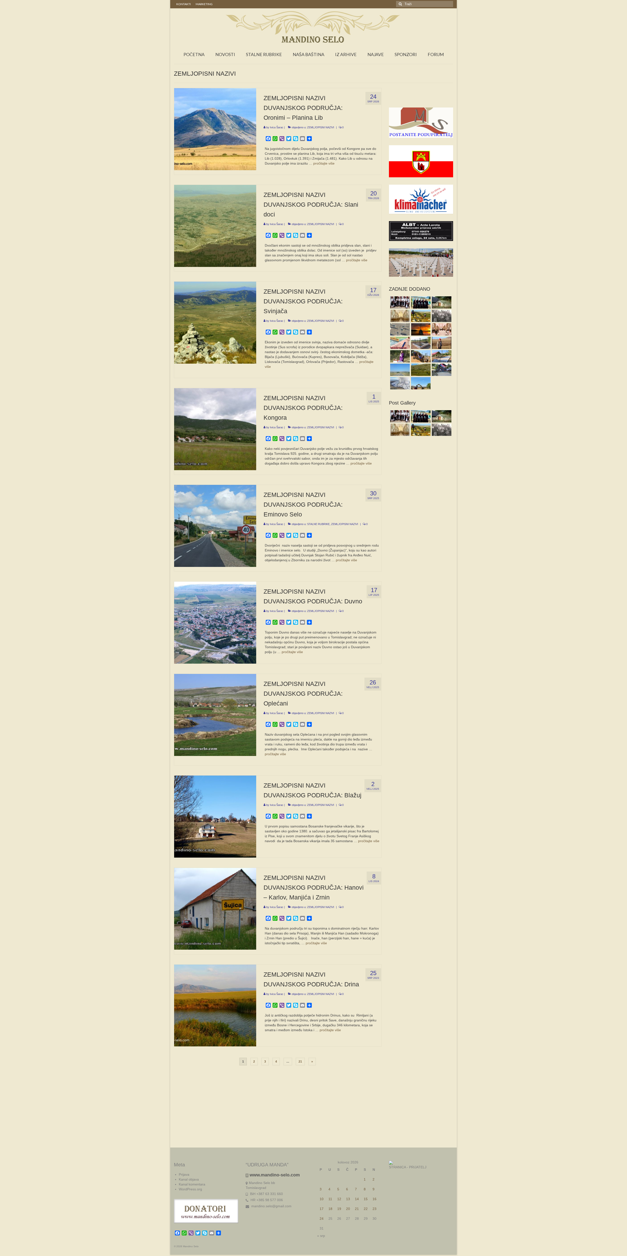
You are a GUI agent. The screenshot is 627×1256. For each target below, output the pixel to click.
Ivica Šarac (276, 127)
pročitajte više (324, 163)
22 (366, 1209)
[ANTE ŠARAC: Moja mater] (399, 329)
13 (348, 1199)
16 (374, 1199)
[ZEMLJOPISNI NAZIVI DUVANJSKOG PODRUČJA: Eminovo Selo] (215, 525)
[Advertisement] (421, 97)
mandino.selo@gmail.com (270, 1206)
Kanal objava (189, 1179)
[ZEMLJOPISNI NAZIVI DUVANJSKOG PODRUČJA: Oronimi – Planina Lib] (215, 129)
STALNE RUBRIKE (318, 524)
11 (330, 1199)
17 (322, 1209)
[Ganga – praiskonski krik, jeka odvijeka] (399, 302)
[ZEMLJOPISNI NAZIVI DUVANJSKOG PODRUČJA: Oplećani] (215, 715)
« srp (321, 1236)
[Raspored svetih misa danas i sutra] (441, 329)
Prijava (184, 1174)
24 (322, 1218)
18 (330, 1209)
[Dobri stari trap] (441, 302)
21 (300, 1061)
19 (339, 1209)
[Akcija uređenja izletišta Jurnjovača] (420, 356)
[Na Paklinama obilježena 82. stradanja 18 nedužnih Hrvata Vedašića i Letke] (399, 356)
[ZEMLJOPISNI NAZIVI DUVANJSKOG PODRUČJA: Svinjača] (215, 322)
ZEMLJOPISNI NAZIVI (320, 127)
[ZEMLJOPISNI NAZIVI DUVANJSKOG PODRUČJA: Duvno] (215, 622)
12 (339, 1199)
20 (348, 1209)
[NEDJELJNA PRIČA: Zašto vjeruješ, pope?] (420, 329)
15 (366, 1199)
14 (357, 1199)
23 (374, 1209)
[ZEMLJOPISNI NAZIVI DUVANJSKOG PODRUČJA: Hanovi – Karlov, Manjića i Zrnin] (215, 908)
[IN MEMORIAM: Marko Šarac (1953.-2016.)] (441, 343)
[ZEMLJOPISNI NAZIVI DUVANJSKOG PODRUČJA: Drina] (215, 1005)
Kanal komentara (192, 1184)
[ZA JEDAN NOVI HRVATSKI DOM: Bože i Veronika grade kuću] (420, 383)
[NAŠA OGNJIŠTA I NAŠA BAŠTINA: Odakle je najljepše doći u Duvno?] (420, 316)
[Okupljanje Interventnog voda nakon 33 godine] (441, 370)
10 (322, 1199)
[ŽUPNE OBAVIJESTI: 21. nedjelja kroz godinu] (399, 316)
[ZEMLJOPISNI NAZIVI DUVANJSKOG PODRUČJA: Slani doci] (215, 225)
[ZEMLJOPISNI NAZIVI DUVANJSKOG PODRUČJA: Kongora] (215, 429)
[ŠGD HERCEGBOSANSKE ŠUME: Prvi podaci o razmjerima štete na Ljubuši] (399, 383)
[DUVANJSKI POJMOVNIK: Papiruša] (399, 343)
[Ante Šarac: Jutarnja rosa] (420, 370)
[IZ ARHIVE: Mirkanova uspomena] (441, 316)
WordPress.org (190, 1189)
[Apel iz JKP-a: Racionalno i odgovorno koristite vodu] (420, 343)
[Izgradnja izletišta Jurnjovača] (441, 356)
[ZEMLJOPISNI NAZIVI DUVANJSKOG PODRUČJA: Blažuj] (215, 816)
